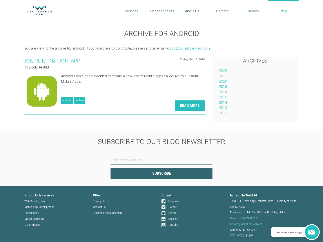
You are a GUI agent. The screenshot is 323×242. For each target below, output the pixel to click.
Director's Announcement (108, 212)
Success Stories (161, 11)
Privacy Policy (101, 201)
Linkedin (173, 218)
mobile (79, 100)
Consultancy (31, 212)
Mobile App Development (39, 207)
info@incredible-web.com (190, 48)
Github (172, 212)
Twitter (172, 207)
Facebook (173, 201)
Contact (222, 11)
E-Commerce (32, 224)
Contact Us (99, 207)
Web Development (35, 201)
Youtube (173, 224)
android (67, 100)
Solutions (131, 11)
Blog (283, 11)
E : (246, 224)
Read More (190, 105)
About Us (192, 11)
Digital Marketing (34, 218)
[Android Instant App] (41, 90)
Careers (253, 11)
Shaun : (244, 218)
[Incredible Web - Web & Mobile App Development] (66, 10)
